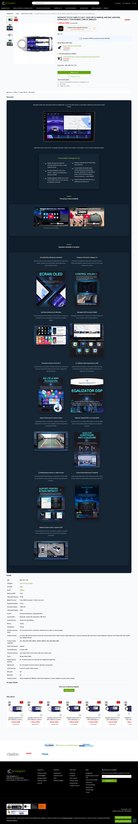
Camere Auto (58, 8)
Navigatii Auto (5, 8)
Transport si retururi (74, 785)
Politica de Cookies (42, 780)
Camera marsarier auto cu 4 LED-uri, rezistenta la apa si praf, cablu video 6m (81, 56)
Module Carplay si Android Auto (23, 8)
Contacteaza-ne (57, 773)
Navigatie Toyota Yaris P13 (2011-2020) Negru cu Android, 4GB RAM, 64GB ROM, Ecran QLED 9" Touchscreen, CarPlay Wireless (74, 719)
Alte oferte (31, 92)
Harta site (39, 783)
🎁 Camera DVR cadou (65, 43)
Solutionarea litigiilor (58, 780)
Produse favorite (74, 780)
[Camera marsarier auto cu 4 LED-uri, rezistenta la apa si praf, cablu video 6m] (59, 58)
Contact (106, 8)
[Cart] (134, 3)
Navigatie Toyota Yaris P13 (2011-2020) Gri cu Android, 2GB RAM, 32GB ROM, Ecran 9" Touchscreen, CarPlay (54, 719)
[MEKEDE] (29, 757)
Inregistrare (72, 775)
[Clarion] (13, 757)
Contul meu (72, 773)
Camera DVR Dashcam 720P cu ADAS (72, 45)
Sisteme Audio (84, 8)
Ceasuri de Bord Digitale (43, 8)
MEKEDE (22, 590)
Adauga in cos (74, 72)
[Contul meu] (126, 3)
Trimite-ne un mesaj (64, 86)
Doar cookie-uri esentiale (123, 821)
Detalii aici (94, 28)
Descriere (9, 92)
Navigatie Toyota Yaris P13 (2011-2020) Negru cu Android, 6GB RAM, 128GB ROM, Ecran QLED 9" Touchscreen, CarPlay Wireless (93, 719)
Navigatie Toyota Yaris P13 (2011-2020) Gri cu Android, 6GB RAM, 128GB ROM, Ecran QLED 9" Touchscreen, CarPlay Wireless (15, 719)
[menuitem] (10, 19)
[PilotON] (45, 757)
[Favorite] (117, 3)
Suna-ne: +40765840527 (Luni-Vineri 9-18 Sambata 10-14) (74, 82)
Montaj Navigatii (97, 8)
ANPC (55, 778)
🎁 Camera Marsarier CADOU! (67, 53)
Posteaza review (69, 690)
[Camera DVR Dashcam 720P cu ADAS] (59, 47)
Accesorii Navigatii (70, 8)
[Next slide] (129, 713)
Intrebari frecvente (58, 775)
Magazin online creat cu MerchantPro (122, 811)
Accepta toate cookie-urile (123, 817)
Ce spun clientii (22, 92)
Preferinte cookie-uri (12, 820)
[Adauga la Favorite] (22, 715)
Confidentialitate (41, 775)
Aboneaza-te (109, 780)
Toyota (17, 13)
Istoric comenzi (73, 778)
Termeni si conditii (41, 773)
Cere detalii (62, 84)
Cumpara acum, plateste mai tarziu (77, 28)
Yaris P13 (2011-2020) (26, 13)
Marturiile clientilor (42, 778)
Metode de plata (74, 783)
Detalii (15, 92)
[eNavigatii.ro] (9, 3)
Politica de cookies (67, 818)
